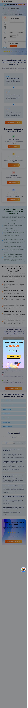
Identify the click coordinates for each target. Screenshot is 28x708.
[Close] (23, 341)
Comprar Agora (14, 356)
